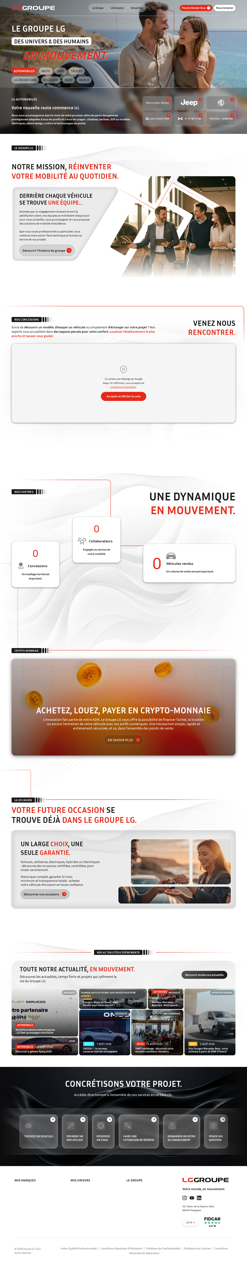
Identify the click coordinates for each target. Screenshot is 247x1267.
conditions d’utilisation (123, 386)
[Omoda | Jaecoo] (220, 118)
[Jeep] (189, 102)
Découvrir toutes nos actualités (204, 975)
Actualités (136, 7)
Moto (45, 71)
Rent (68, 80)
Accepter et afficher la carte (123, 396)
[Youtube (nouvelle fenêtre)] (192, 1198)
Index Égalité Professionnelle (79, 1248)
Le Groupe (97, 7)
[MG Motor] (220, 102)
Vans (60, 71)
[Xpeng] (189, 118)
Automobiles (24, 71)
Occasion (50, 80)
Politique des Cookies (197, 1248)
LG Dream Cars (25, 80)
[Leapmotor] (157, 118)
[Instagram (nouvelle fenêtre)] (184, 1198)
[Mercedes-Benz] (157, 102)
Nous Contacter (224, 7)
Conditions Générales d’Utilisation (121, 1248)
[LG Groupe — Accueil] (33, 8)
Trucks (76, 71)
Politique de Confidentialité (163, 1248)
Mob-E (84, 80)
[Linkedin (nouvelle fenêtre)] (199, 1198)
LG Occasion (117, 7)
